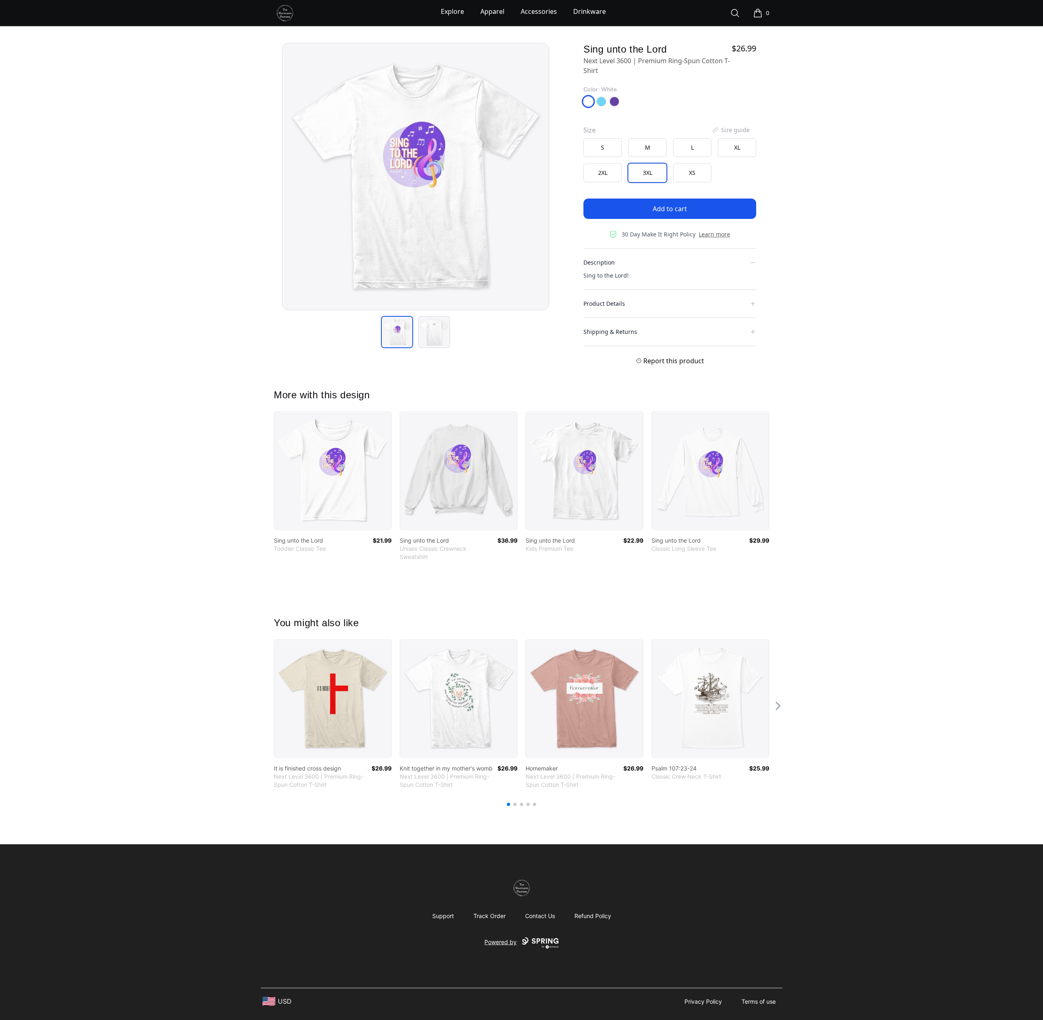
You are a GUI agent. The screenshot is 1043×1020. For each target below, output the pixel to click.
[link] (332, 471)
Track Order (489, 915)
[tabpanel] (415, 176)
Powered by (500, 941)
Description (599, 262)
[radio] (602, 147)
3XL (647, 173)
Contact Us (540, 915)
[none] (730, 130)
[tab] (397, 332)
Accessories (539, 11)
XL (737, 147)
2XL (602, 173)
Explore (452, 11)
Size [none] (589, 130)
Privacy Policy (703, 1001)
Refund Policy (592, 915)
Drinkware (589, 11)
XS (692, 173)
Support (443, 915)
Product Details (604, 303)
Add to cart (670, 208)
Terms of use (759, 1001)
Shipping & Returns (610, 332)
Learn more (714, 234)
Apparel (492, 11)
